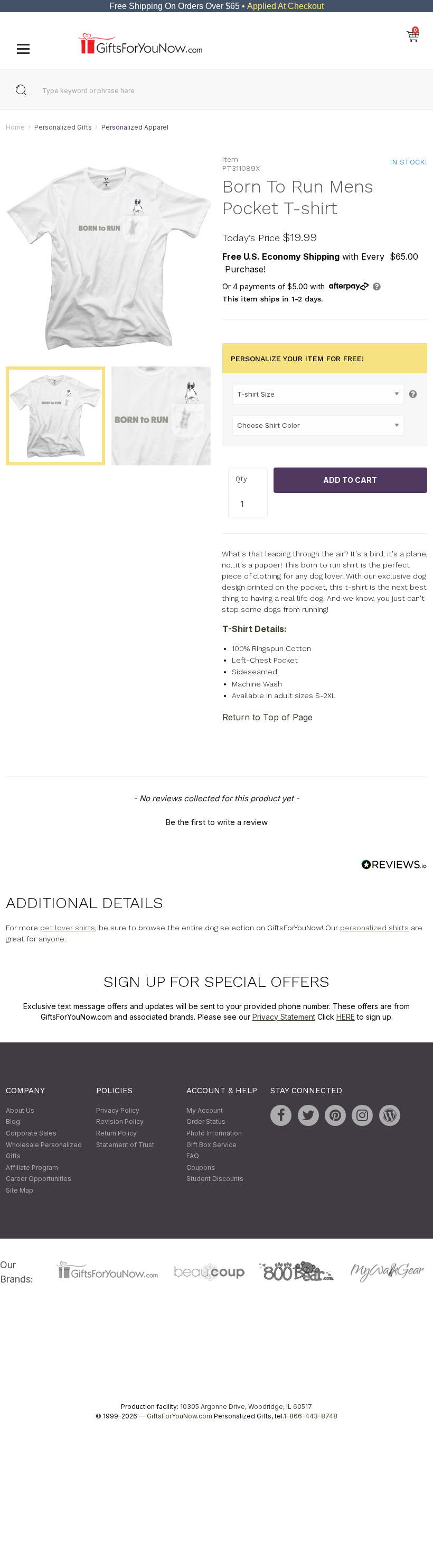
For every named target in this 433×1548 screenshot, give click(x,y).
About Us (20, 1110)
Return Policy (116, 1133)
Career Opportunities (38, 1179)
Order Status (205, 1122)
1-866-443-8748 (310, 1416)
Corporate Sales (31, 1133)
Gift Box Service (211, 1145)
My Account (204, 1110)
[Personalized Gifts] (140, 51)
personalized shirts (374, 927)
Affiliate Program (32, 1167)
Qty (241, 479)
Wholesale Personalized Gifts (44, 1150)
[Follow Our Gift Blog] (389, 1115)
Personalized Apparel (134, 127)
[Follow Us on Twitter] (308, 1115)
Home (15, 127)
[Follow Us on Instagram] (362, 1115)
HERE (345, 1016)
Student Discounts (214, 1179)
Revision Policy (120, 1122)
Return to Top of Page (267, 717)
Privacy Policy (117, 1110)
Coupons (200, 1167)
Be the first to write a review (216, 822)
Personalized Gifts (63, 127)
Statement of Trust (125, 1145)
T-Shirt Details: (254, 629)
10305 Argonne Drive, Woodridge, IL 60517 (246, 1406)
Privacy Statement (283, 1016)
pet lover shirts (67, 927)
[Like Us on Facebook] (280, 1115)
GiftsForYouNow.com (179, 1416)
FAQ (192, 1156)
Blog (13, 1122)
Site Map (19, 1190)
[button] (216, 821)
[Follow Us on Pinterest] (335, 1115)
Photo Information (214, 1133)
